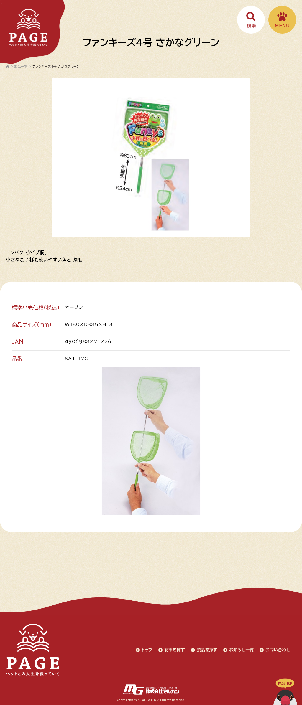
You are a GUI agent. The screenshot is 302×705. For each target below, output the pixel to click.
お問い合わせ (277, 650)
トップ (147, 650)
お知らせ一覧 (241, 650)
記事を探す (174, 650)
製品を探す (207, 650)
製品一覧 (20, 66)
